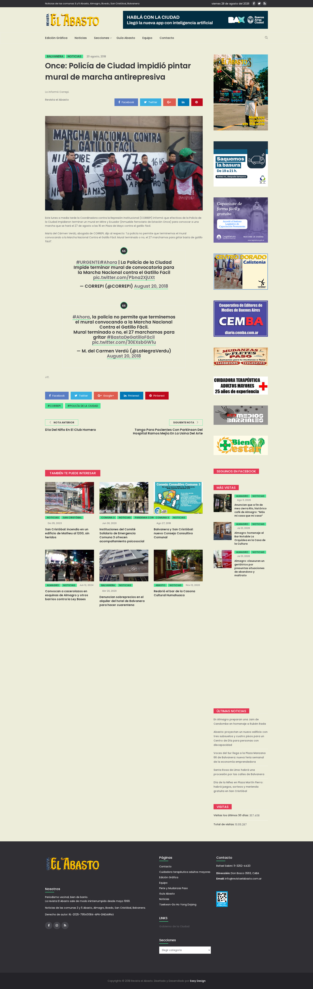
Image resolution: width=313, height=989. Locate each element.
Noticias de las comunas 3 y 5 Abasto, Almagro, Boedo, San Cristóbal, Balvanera (92, 3)
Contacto (167, 38)
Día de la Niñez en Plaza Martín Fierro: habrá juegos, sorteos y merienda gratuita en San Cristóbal (238, 787)
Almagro (53, 585)
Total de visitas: (224, 824)
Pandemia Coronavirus (150, 517)
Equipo (147, 38)
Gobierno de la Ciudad (174, 926)
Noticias (81, 38)
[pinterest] (197, 102)
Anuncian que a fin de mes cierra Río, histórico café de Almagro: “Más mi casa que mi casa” (250, 510)
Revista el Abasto (57, 100)
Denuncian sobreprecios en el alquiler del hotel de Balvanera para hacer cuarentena (122, 601)
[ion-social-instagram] (56, 925)
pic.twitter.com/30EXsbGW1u (124, 342)
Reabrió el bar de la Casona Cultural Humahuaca (174, 593)
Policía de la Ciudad (84, 406)
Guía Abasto (125, 38)
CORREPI (55, 406)
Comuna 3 (107, 517)
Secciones (101, 38)
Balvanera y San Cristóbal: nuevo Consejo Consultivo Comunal (173, 533)
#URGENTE (88, 262)
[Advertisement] (241, 643)
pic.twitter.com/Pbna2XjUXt (124, 277)
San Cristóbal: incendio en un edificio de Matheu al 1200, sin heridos (67, 533)
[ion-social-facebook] (254, 3)
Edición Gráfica (56, 38)
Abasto (160, 585)
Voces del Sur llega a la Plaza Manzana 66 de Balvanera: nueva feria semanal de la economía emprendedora (240, 757)
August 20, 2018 (151, 286)
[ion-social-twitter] (259, 3)
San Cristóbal (72, 517)
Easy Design (198, 981)
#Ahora (108, 262)
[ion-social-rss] (264, 3)
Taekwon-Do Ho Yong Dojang (177, 904)
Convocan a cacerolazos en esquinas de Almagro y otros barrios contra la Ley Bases (66, 595)
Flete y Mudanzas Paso (173, 888)
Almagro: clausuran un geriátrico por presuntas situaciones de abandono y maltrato (249, 568)
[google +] (169, 102)
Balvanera (55, 56)
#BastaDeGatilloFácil (131, 337)
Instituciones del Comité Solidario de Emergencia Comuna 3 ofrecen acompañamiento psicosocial (121, 535)
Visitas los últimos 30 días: (231, 815)
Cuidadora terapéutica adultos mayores (184, 872)
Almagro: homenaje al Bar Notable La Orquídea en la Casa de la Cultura (250, 538)
